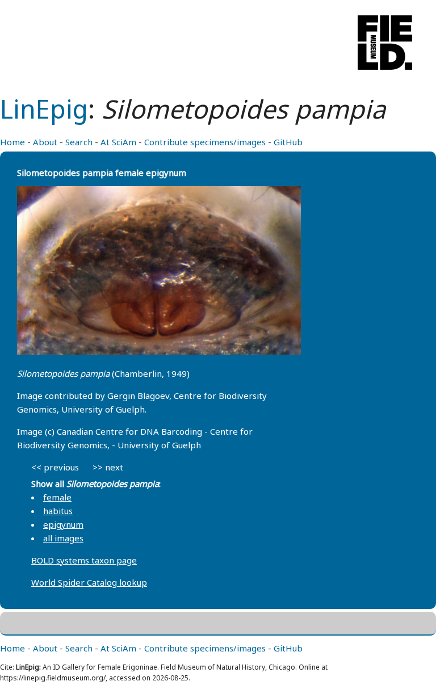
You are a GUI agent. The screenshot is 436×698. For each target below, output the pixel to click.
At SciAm (118, 142)
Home (12, 142)
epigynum (63, 524)
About (45, 142)
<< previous (55, 467)
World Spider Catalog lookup (89, 582)
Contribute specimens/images (205, 142)
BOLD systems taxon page (84, 560)
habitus (58, 510)
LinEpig (44, 108)
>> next (108, 467)
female (57, 497)
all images (63, 538)
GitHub (288, 142)
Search (79, 142)
